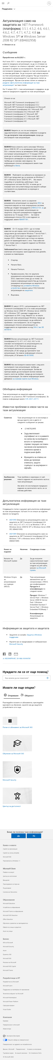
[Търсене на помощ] (9, 3)
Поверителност (20, 1049)
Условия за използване (34, 1049)
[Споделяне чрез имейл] (15, 653)
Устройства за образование (11, 907)
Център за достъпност (12, 806)
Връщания (6, 880)
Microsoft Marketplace (10, 997)
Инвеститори (7, 1029)
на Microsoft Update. (38, 569)
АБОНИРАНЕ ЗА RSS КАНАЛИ (17, 658)
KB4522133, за (38, 207)
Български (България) (13, 1036)
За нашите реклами (21, 1053)
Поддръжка (7, 9)
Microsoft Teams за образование (13, 911)
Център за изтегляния (10, 876)
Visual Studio (7, 1009)
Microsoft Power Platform (10, 1001)
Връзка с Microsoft (8, 1049)
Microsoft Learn (7, 986)
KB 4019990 (29, 355)
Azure (4, 950)
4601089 (12, 534)
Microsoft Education (9, 903)
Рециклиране (7, 888)
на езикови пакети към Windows (25, 379)
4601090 (12, 520)
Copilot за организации (10, 849)
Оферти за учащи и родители (12, 927)
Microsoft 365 (7, 857)
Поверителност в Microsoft (11, 1025)
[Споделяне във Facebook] (4, 653)
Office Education (8, 919)
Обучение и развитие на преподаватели (15, 923)
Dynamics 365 (7, 954)
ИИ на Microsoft (8, 942)
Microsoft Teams (8, 970)
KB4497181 (23, 219)
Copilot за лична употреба (11, 853)
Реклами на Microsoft (9, 962)
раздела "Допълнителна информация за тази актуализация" (21, 84)
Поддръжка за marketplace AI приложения (16, 990)
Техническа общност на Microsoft (13, 993)
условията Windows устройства (25, 286)
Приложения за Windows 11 (11, 861)
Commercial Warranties (10, 892)
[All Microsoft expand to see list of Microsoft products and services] (3, 3)
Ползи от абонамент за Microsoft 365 (18, 727)
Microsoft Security (16, 644)
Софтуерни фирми (8, 1005)
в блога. (17, 165)
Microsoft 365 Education (10, 915)
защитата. (29, 290)
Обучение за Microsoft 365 (13, 753)
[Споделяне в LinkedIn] (9, 653)
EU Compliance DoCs (35, 1053)
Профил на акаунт (8, 872)
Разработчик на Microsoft (11, 982)
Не (34, 836)
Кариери (5, 1021)
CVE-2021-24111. (32, 399)
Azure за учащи (7, 931)
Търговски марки (8, 1053)
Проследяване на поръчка (11, 884)
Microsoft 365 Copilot (9, 966)
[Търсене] (47, 678)
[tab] (12, 696)
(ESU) (40, 203)
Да (18, 836)
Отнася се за (9, 44)
